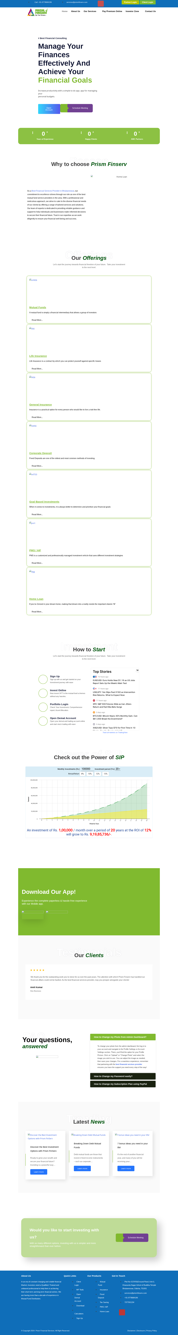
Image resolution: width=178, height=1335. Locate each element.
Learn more (39, 1172)
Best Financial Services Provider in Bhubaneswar (53, 191)
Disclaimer (131, 1331)
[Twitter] (108, 4)
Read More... (37, 320)
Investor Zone (132, 11)
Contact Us (150, 11)
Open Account (48, 109)
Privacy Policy (151, 1331)
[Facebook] (93, 4)
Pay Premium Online (112, 11)
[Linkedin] (116, 4)
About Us (75, 11)
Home (64, 11)
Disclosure (141, 1331)
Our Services (90, 11)
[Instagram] (101, 4)
